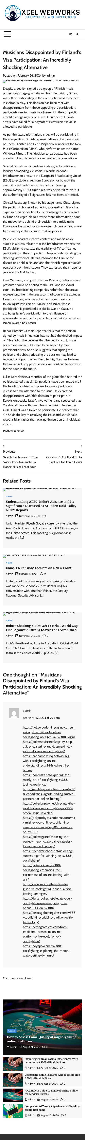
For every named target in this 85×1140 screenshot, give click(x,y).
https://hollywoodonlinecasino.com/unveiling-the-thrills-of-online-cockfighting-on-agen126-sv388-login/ (49, 732)
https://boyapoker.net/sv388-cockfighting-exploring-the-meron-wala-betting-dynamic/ (46, 950)
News (20, 431)
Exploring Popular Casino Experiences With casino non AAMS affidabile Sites (51, 1060)
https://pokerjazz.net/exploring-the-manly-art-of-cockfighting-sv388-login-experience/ (47, 779)
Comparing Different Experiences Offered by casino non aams (52, 1108)
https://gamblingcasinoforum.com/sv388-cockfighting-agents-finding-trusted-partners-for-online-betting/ (49, 794)
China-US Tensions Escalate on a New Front (38, 568)
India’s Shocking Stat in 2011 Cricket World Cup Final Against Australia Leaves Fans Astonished (42, 627)
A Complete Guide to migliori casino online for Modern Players (51, 1092)
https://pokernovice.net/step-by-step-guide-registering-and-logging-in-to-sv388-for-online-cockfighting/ (48, 746)
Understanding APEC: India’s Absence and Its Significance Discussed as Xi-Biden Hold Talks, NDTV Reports (41, 505)
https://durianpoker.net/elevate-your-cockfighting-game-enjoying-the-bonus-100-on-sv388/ (47, 903)
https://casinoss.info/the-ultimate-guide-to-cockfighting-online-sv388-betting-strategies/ (48, 889)
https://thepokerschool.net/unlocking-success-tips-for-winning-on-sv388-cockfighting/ (48, 855)
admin (50, 75)
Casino (11, 1030)
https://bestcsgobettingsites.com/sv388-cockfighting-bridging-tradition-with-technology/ (49, 917)
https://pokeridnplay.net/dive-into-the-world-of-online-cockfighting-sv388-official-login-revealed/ (49, 808)
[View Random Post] (70, 34)
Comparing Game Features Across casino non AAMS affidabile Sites (52, 1076)
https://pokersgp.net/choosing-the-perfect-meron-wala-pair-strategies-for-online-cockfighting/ (47, 841)
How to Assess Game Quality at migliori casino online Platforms (41, 1039)
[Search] (77, 34)
